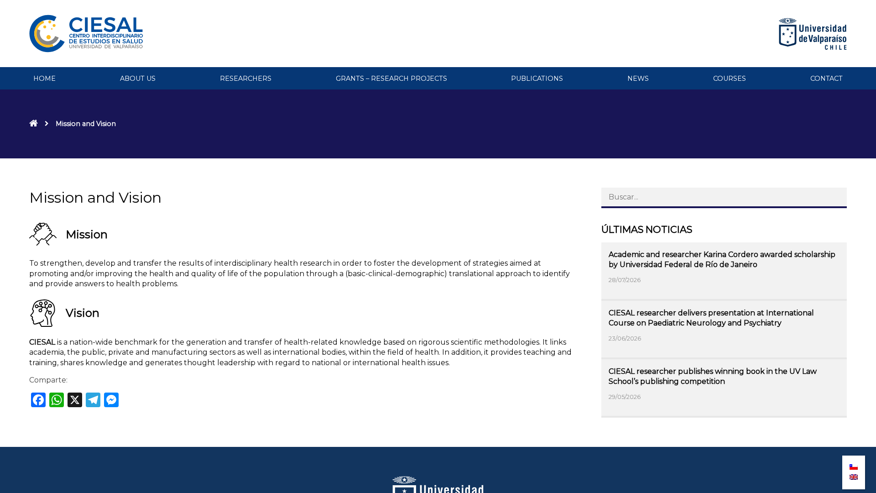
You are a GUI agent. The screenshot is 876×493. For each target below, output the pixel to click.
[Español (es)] (854, 464)
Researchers (245, 78)
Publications (537, 78)
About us (138, 78)
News (638, 78)
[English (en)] (854, 474)
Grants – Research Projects (391, 78)
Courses (729, 78)
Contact (826, 78)
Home (44, 78)
